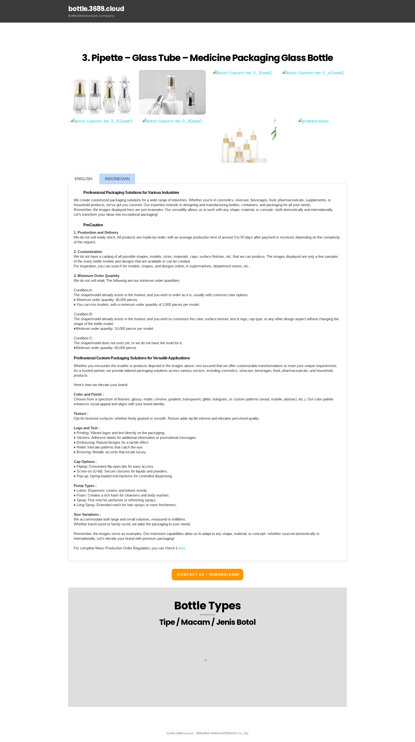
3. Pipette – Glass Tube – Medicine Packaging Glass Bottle (207, 57)
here (181, 548)
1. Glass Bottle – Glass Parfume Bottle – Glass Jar (207, 682)
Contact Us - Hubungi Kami (208, 574)
